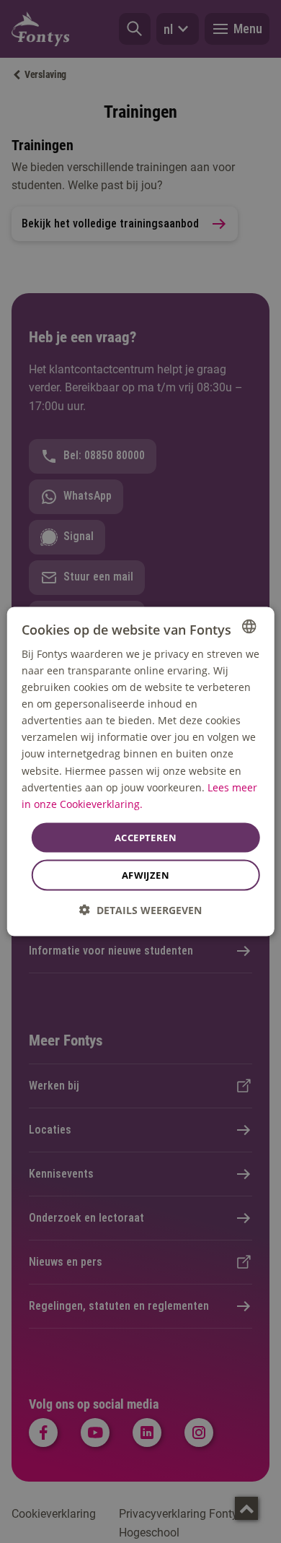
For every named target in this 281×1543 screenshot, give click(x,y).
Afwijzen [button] (145, 875)
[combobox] (248, 626)
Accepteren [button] (146, 836)
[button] (140, 910)
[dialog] (141, 771)
